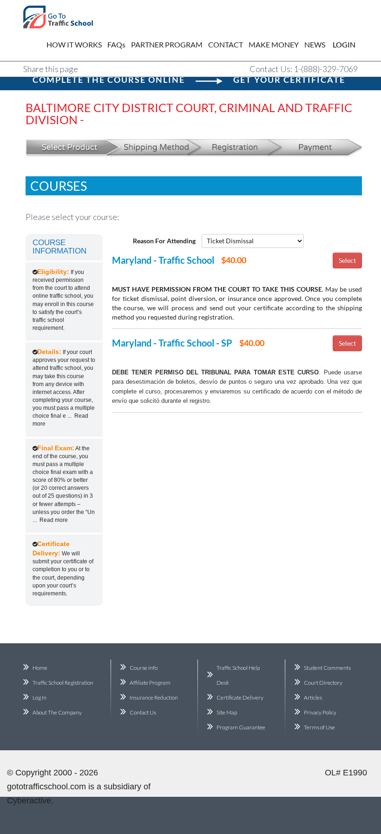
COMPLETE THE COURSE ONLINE (109, 79)
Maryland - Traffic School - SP (172, 342)
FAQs (116, 44)
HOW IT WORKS (74, 44)
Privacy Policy (320, 712)
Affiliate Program (150, 682)
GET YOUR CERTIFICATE (289, 79)
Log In (39, 697)
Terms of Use (319, 727)
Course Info (144, 667)
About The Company (57, 712)
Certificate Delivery (240, 697)
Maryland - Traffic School (163, 260)
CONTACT (225, 44)
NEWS (314, 44)
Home (40, 667)
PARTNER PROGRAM (167, 44)
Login (337, 44)
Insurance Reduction (154, 697)
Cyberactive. (30, 800)
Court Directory (323, 682)
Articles (313, 697)
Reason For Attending (164, 241)
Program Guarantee (241, 727)
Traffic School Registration (63, 682)
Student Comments (327, 667)
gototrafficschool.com (46, 786)
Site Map (227, 712)
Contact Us (143, 712)
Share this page (50, 69)
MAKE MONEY (274, 44)
